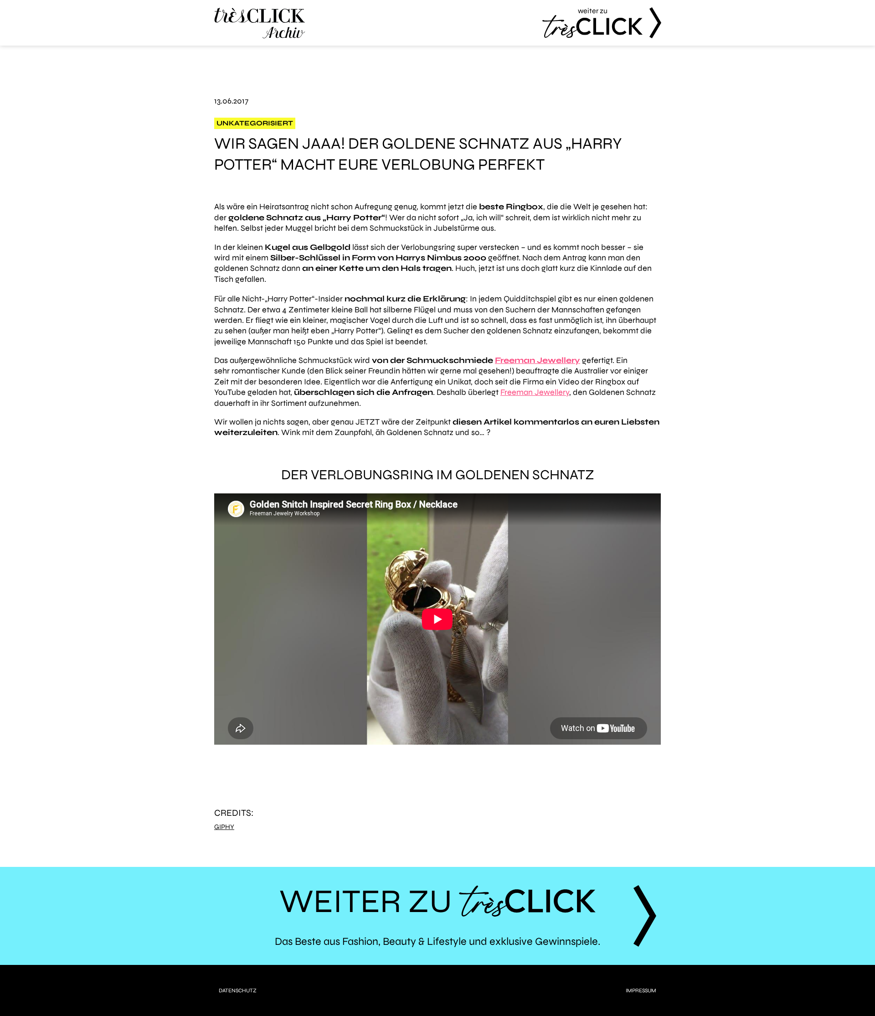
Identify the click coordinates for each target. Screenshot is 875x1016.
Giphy (224, 827)
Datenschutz (238, 990)
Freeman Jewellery (537, 360)
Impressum (641, 990)
